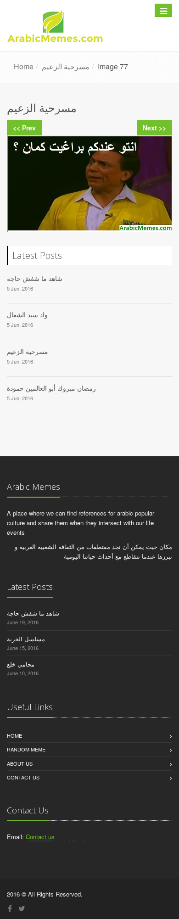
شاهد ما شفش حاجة (34, 278)
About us (20, 763)
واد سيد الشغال (27, 314)
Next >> (154, 127)
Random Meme (26, 749)
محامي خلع (20, 664)
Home (14, 735)
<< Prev (24, 127)
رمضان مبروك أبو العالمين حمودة (51, 388)
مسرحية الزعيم (27, 351)
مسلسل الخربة (26, 638)
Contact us (23, 777)
